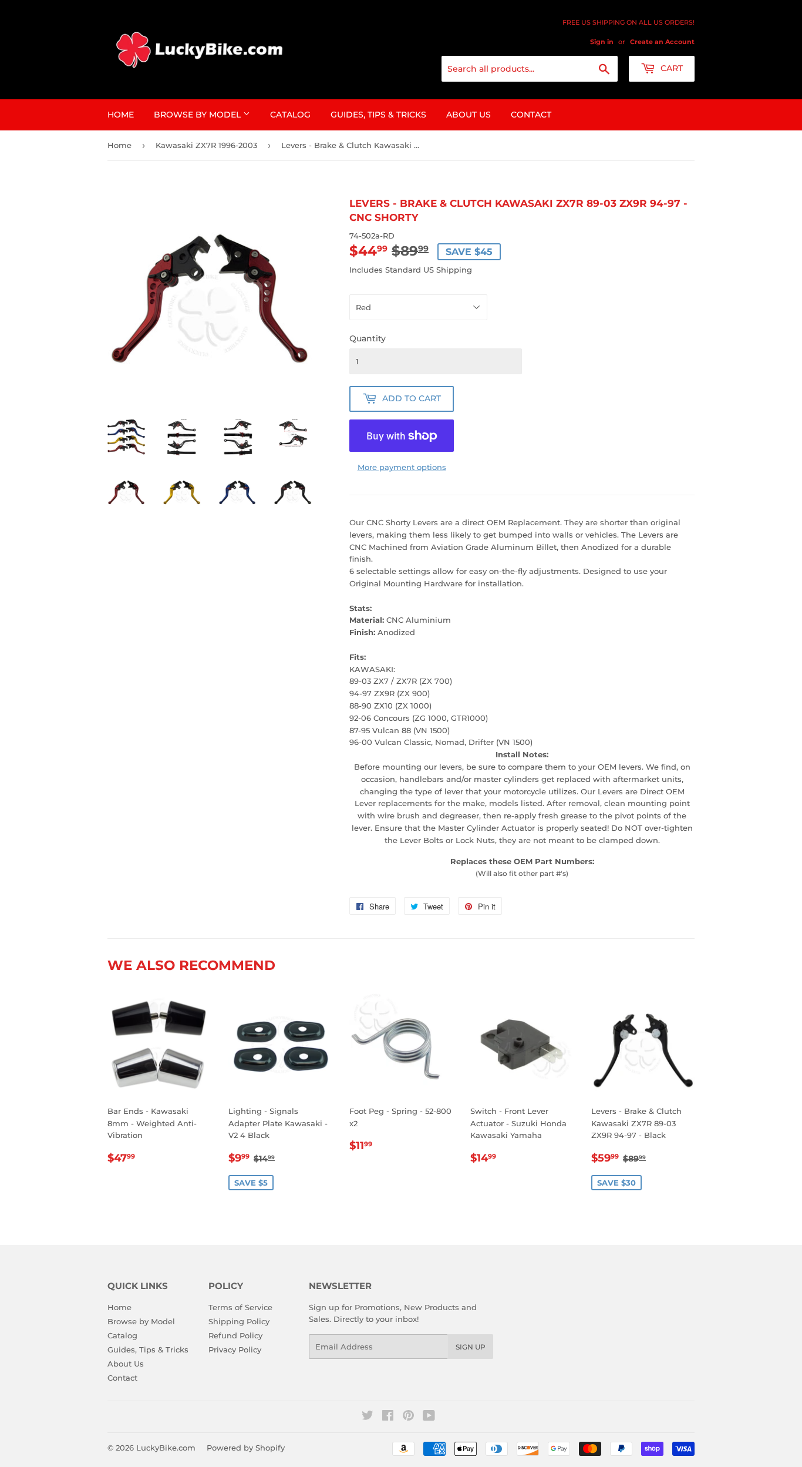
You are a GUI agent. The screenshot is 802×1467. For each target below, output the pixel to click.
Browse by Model (198, 114)
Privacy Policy (234, 1349)
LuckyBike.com (166, 1447)
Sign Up (471, 1346)
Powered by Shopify (246, 1447)
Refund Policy (235, 1335)
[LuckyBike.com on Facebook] (388, 1417)
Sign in (602, 42)
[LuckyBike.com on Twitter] (367, 1417)
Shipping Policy (238, 1321)
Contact (531, 114)
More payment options (402, 467)
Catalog (290, 114)
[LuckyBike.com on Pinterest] (408, 1417)
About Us (468, 114)
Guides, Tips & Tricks (378, 114)
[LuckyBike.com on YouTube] (429, 1417)
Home (120, 114)
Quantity (367, 338)
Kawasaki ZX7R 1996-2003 (206, 145)
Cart (670, 68)
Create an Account (662, 42)
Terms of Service (240, 1307)
